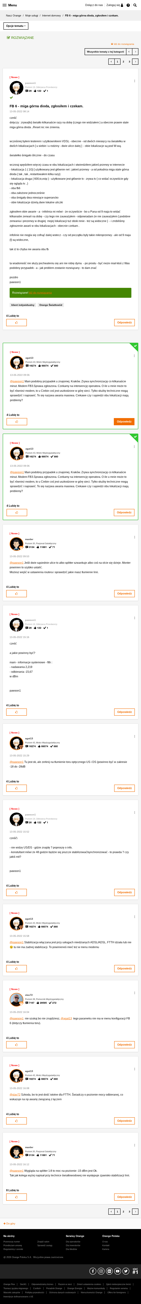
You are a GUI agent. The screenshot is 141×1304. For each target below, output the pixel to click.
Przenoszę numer (11, 1242)
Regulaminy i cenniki (13, 1249)
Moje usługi (31, 15)
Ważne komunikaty (96, 1288)
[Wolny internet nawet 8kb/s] (135, 51)
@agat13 (66, 1018)
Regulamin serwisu (119, 1288)
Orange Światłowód (50, 305)
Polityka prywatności (34, 1292)
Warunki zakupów (11, 1292)
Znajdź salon (43, 1242)
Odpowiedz (124, 322)
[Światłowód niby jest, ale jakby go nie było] (129, 51)
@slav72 (15, 1094)
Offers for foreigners (116, 1292)
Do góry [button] (10, 1223)
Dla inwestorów (73, 1245)
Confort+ (37, 1288)
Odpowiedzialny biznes (42, 1284)
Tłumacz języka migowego (15, 1288)
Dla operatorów (73, 1242)
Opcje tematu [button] (14, 25)
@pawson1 (17, 381)
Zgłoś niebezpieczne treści (118, 1284)
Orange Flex (9, 1284)
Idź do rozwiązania (124, 44)
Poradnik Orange (54, 1288)
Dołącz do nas (94, 5)
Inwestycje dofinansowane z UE (18, 1296)
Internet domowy (51, 15)
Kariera (105, 1249)
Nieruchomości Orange (91, 1292)
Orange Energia (74, 1288)
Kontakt (105, 1245)
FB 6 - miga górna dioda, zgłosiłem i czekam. (46, 106)
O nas (105, 1242)
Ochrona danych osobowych (62, 1292)
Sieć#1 (23, 1284)
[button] (134, 81)
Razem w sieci (65, 1284)
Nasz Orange (13, 15)
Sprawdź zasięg (44, 1245)
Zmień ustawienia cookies (89, 1284)
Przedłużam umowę (12, 1245)
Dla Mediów (71, 1249)
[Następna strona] (135, 62)
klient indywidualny (22, 305)
